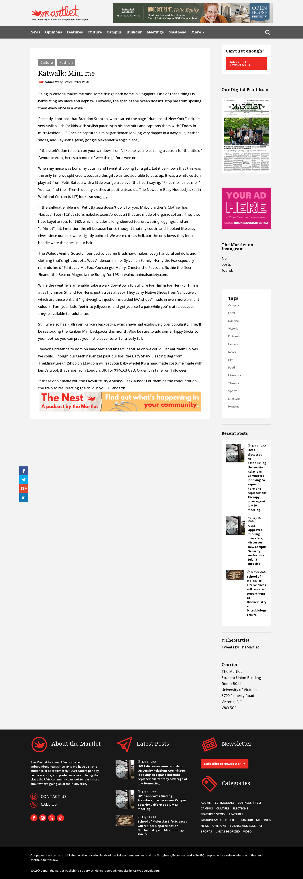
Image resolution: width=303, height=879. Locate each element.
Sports (232, 391)
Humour (134, 32)
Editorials (234, 336)
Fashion (66, 62)
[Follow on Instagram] (42, 817)
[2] (120, 410)
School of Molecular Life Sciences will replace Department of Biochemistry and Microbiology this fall (162, 827)
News (35, 32)
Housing (234, 406)
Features (75, 32)
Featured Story (213, 814)
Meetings (155, 32)
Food (231, 367)
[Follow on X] (51, 817)
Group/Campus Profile (218, 820)
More (196, 32)
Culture (95, 32)
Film (230, 360)
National (233, 321)
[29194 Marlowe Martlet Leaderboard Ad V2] (193, 21)
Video (247, 831)
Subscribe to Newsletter (238, 63)
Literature (235, 375)
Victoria (233, 328)
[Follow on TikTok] (60, 817)
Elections (240, 808)
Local (231, 313)
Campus (114, 32)
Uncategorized (227, 831)
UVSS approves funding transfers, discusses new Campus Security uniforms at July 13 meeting (257, 545)
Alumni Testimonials (217, 803)
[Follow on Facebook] (33, 817)
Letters (233, 344)
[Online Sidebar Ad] (246, 227)
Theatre (233, 383)
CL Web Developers (146, 871)
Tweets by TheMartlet (240, 647)
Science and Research (246, 826)
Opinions (53, 32)
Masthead (178, 32)
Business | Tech (250, 803)
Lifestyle (234, 399)
